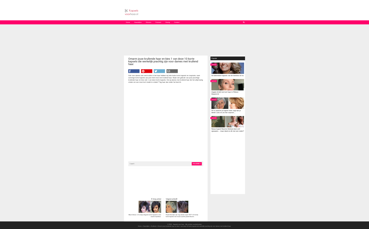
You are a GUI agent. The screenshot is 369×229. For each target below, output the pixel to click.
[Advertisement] (184, 40)
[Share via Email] (172, 71)
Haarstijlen (146, 226)
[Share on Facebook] (134, 71)
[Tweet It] (159, 71)
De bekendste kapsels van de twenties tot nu (227, 75)
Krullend (153, 226)
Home (140, 226)
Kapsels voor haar (184, 12)
